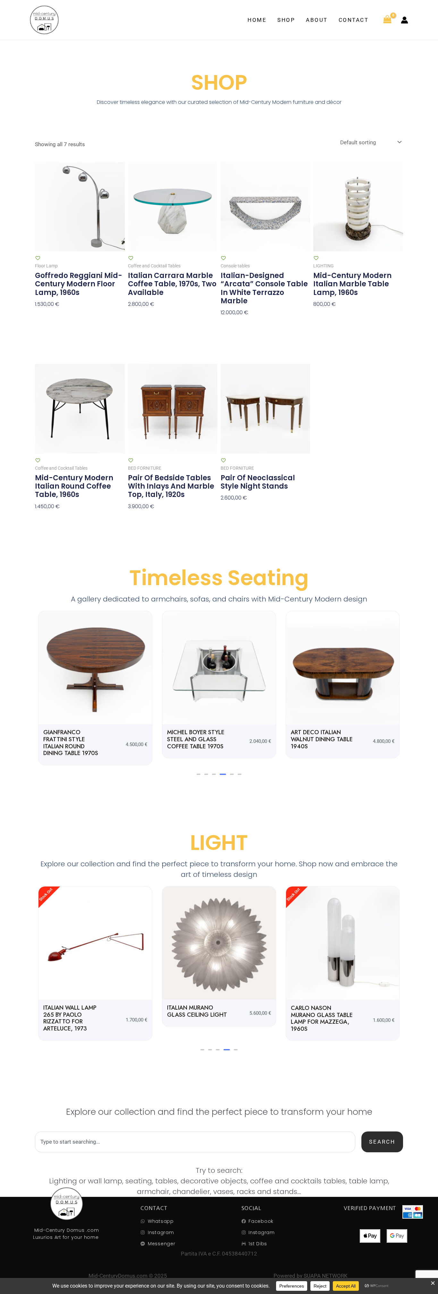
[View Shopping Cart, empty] (387, 20)
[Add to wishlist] (37, 258)
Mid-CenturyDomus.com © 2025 (127, 1276)
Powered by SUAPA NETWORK (311, 1276)
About (317, 20)
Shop (286, 20)
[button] (198, 774)
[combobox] (195, 1141)
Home (257, 20)
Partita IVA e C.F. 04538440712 (219, 1253)
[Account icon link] (404, 20)
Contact (354, 20)
